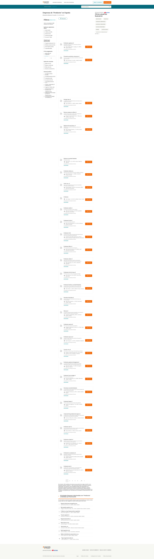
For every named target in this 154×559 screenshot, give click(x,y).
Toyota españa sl (65, 515)
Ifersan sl (66, 311)
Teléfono (47, 32)
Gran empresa (48, 46)
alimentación (98, 18)
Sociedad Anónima (48, 76)
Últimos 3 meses (48, 65)
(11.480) (48, 37)
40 (81, 480)
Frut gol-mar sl (67, 99)
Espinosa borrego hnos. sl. (70, 125)
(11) (50, 92)
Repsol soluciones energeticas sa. (69, 503)
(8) (49, 65)
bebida (97, 29)
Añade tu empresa (98, 2)
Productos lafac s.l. (68, 246)
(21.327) (48, 33)
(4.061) (49, 46)
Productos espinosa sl (69, 43)
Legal (77, 556)
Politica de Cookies (84, 556)
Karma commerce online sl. (70, 112)
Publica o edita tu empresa (105, 550)
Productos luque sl (68, 401)
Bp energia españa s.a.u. (67, 507)
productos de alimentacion (101, 32)
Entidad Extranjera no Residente (49, 89)
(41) (48, 67)
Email (46, 33)
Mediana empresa (48, 44)
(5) (49, 96)
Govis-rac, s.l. (67, 183)
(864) (48, 48)
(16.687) (47, 30)
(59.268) (48, 74)
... (81, 480)
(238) (48, 78)
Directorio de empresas (69, 2)
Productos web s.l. (68, 426)
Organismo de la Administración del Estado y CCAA (50, 92)
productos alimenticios (100, 21)
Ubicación (47, 35)
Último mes (47, 63)
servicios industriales (100, 26)
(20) (49, 87)
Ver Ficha (89, 46)
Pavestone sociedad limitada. (70, 388)
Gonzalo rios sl (67, 349)
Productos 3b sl (67, 233)
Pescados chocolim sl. (69, 297)
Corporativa (47, 48)
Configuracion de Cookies (96, 556)
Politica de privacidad (107, 556)
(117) (49, 82)
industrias (106, 18)
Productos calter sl (68, 258)
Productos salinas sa (68, 171)
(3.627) (50, 76)
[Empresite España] (46, 2)
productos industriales (100, 24)
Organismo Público (49, 87)
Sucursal (46, 37)
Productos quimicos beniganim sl (71, 362)
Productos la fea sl (68, 220)
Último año (47, 67)
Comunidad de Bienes (49, 81)
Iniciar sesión (107, 2)
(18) (49, 89)
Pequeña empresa (48, 43)
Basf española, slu (65, 530)
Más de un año (48, 68)
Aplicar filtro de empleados (48, 54)
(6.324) (50, 44)
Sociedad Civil (47, 80)
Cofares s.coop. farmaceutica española (70, 511)
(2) (48, 63)
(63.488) (48, 35)
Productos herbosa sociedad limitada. (72, 284)
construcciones (105, 29)
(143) (49, 80)
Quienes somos (85, 550)
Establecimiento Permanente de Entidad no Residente (49, 96)
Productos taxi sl (67, 466)
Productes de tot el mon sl (70, 272)
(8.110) (50, 43)
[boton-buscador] (109, 7)
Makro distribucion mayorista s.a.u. (70, 534)
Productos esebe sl (68, 208)
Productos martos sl (68, 324)
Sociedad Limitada (48, 73)
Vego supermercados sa (67, 538)
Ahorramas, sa (64, 526)
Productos (66, 197)
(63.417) (49, 68)
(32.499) (48, 32)
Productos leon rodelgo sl (69, 375)
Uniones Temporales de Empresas (50, 85)
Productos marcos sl (68, 336)
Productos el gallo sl (68, 439)
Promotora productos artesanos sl (71, 56)
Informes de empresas (57, 2)
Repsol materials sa (66, 518)
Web (46, 30)
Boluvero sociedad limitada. (70, 158)
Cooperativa (47, 78)
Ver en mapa (66, 50)
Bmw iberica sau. (65, 522)
